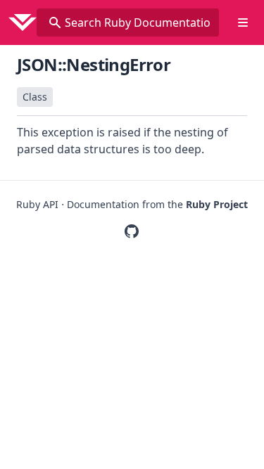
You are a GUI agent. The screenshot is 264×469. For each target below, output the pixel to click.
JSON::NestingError (93, 64)
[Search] (55, 22)
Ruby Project (217, 204)
